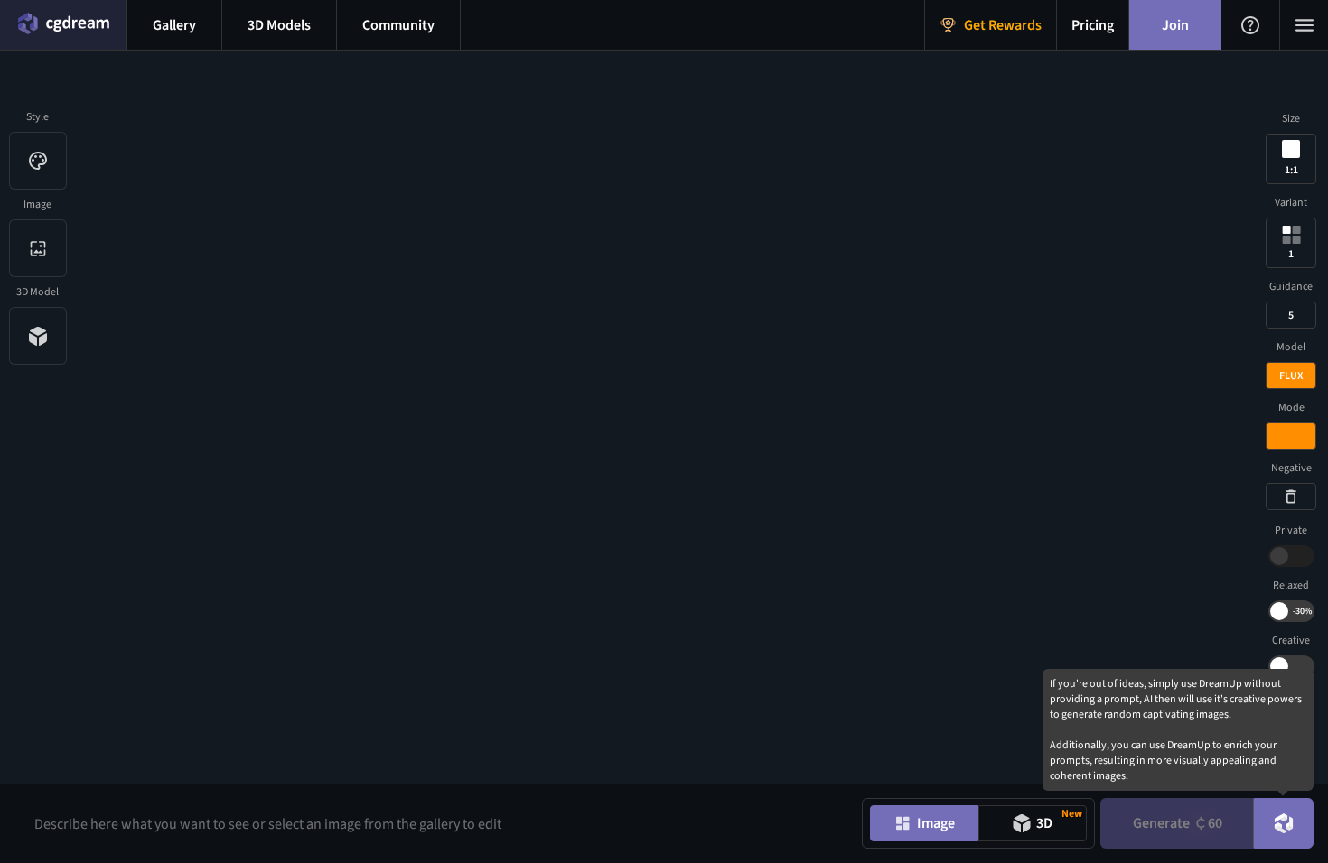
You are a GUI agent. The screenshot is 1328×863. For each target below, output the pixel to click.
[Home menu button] (63, 25)
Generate (1177, 823)
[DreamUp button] (1284, 823)
